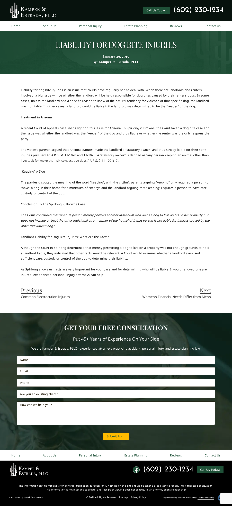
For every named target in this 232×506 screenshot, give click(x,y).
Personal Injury (90, 25)
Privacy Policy (138, 497)
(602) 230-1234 (198, 10)
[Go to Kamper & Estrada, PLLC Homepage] (32, 10)
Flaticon (39, 497)
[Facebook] (136, 469)
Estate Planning (135, 25)
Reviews (176, 25)
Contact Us (213, 25)
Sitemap (123, 497)
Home (15, 25)
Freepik (27, 497)
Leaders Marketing (206, 497)
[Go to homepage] (28, 469)
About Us (49, 25)
